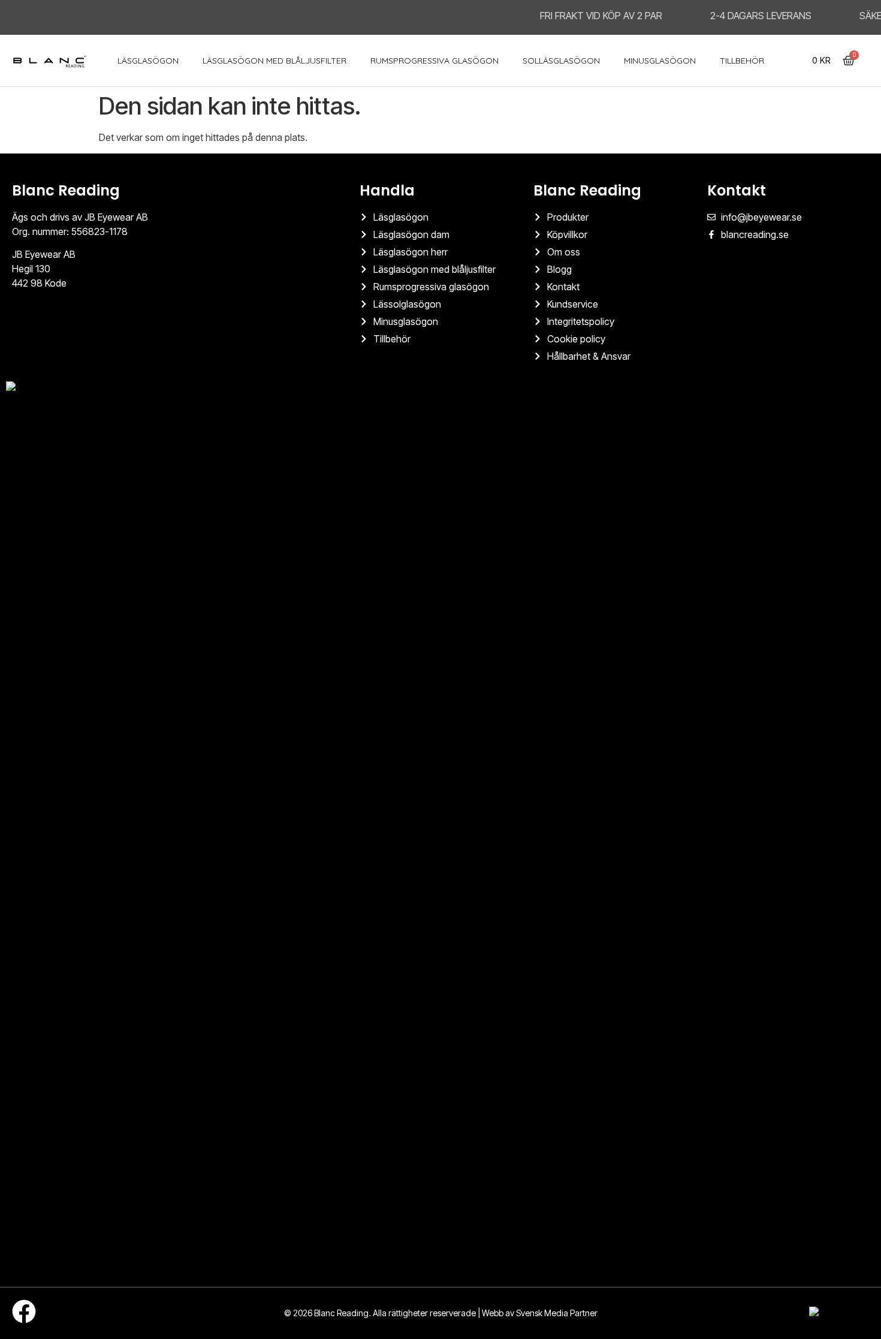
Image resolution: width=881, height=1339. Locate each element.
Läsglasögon (148, 60)
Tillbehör (742, 60)
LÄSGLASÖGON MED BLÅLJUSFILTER (274, 60)
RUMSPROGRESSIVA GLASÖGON (434, 60)
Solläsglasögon (561, 60)
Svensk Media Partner (557, 1313)
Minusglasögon (660, 60)
